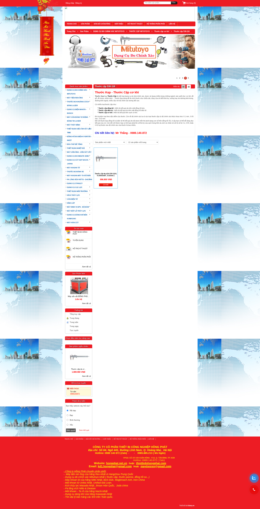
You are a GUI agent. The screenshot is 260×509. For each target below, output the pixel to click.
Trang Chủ (71, 31)
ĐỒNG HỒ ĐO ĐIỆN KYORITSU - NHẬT (79, 138)
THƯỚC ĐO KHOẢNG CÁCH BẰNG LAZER (78, 103)
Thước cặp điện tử (105, 110)
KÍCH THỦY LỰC (73, 195)
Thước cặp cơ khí (161, 31)
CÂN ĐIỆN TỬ (72, 199)
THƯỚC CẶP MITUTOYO (139, 31)
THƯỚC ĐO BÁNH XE (75, 172)
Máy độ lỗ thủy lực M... (88, 296)
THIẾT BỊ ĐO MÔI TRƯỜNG (77, 191)
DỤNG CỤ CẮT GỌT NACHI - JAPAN (78, 162)
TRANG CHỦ (72, 24)
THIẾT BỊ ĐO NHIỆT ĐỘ (76, 148)
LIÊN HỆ (172, 24)
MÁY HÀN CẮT (73, 223)
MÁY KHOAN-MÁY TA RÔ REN (79, 176)
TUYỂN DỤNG (78, 240)
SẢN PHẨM (85, 24)
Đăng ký (78, 3)
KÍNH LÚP (71, 203)
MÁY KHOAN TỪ (73, 168)
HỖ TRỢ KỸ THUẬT (134, 24)
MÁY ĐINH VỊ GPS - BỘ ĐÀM (78, 207)
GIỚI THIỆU (119, 24)
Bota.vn (191, 506)
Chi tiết (105, 185)
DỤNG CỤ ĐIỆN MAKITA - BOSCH (77, 111)
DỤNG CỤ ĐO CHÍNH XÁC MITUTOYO (108, 31)
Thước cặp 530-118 (181, 31)
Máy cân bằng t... (89, 369)
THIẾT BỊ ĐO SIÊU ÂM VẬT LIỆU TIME (79, 131)
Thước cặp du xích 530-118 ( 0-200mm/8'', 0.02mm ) (106, 175)
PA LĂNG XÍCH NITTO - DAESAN (79, 179)
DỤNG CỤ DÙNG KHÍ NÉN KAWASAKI (77, 217)
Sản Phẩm (84, 31)
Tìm (174, 3)
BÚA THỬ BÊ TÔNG (74, 144)
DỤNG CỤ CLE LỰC (74, 187)
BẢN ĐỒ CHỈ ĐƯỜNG (102, 24)
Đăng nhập (70, 3)
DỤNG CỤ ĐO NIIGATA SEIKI (78, 156)
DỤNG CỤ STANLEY (75, 183)
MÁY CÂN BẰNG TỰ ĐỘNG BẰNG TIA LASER (77, 119)
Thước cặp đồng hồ (105, 108)
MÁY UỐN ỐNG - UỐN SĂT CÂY (79, 152)
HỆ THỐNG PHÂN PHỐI (156, 24)
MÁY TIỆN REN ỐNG (75, 98)
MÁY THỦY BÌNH (73, 125)
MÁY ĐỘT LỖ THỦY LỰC (76, 211)
